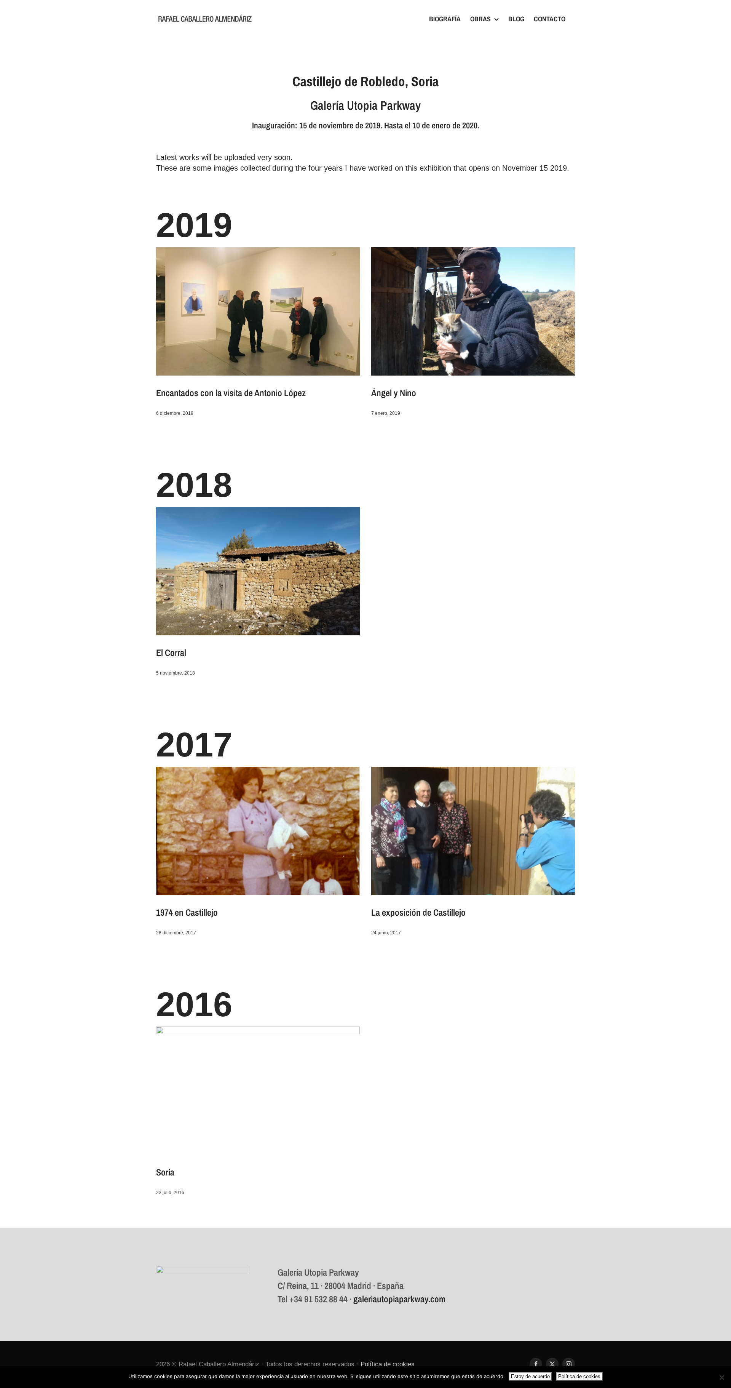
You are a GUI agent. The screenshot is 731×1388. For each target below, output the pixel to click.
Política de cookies (388, 1364)
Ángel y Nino (393, 393)
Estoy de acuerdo (530, 1376)
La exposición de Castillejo (418, 912)
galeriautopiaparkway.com (399, 1299)
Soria (165, 1172)
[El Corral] (258, 571)
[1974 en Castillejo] (258, 831)
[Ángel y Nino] (473, 311)
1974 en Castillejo (187, 912)
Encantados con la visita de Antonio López (231, 393)
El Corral (171, 652)
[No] (721, 1377)
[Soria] (258, 1091)
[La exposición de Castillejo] (473, 831)
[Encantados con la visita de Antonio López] (258, 311)
